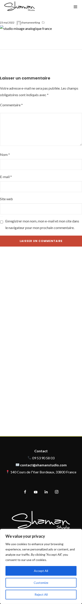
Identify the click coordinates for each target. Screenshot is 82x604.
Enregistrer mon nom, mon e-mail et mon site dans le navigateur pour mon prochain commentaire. (42, 224)
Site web (6, 199)
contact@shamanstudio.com (43, 465)
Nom (5, 154)
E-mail (6, 177)
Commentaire (11, 105)
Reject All (41, 594)
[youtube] (35, 493)
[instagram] (56, 492)
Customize (41, 582)
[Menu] (75, 6)
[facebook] (25, 492)
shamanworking (30, 22)
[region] (41, 566)
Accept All (41, 571)
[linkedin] (46, 492)
